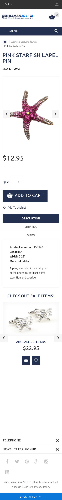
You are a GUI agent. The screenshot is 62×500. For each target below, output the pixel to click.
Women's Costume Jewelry (24, 42)
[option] (31, 114)
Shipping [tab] (30, 226)
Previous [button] (6, 114)
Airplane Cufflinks (31, 341)
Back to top (29, 496)
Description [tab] (31, 218)
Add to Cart (28, 195)
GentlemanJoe (13, 482)
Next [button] (55, 114)
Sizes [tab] (31, 235)
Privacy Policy (42, 486)
